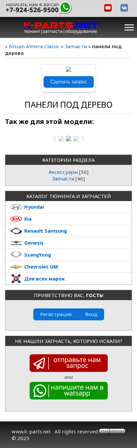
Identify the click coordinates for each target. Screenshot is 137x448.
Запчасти (76, 46)
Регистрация (55, 314)
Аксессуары (63, 171)
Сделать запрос (68, 81)
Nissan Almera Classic (34, 46)
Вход (91, 314)
